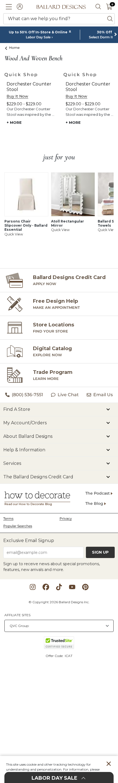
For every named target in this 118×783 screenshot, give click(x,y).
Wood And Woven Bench (33, 58)
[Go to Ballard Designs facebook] (46, 587)
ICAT (68, 656)
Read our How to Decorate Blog (28, 504)
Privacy (66, 518)
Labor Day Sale (38, 37)
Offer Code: (55, 656)
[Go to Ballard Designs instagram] (32, 587)
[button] (8, 6)
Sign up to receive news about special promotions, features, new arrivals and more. (51, 566)
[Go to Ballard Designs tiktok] (59, 587)
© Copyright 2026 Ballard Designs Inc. (59, 602)
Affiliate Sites (17, 615)
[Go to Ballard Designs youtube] (72, 587)
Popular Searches (17, 526)
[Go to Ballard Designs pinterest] (85, 587)
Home (14, 47)
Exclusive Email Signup (28, 540)
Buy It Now (17, 96)
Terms (8, 518)
